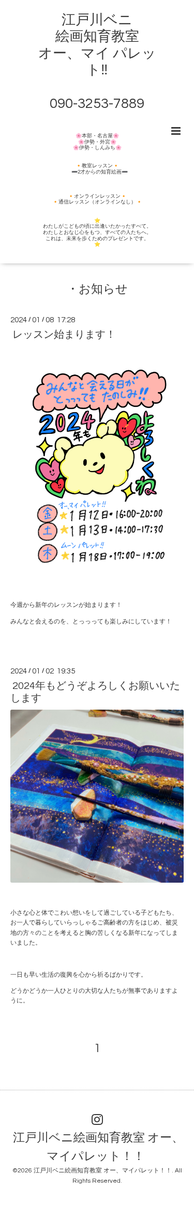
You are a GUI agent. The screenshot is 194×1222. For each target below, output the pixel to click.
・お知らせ (97, 289)
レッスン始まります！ (64, 335)
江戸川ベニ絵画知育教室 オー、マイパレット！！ (98, 1147)
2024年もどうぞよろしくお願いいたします (95, 692)
